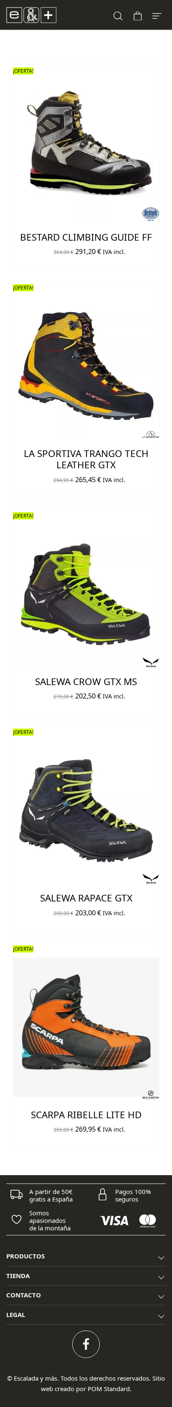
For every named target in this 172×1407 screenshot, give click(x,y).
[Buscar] (118, 14)
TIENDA (18, 1275)
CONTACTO (23, 1295)
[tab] (86, 1256)
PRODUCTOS (25, 1256)
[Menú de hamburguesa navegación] (157, 14)
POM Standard (109, 1388)
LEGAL (15, 1314)
